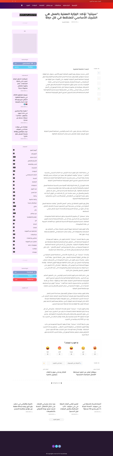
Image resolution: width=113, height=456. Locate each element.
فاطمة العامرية (65, 22)
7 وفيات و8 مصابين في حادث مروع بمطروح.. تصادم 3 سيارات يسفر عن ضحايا (21, 116)
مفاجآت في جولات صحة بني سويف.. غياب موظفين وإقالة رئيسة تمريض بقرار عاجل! (20, 132)
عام (36, 210)
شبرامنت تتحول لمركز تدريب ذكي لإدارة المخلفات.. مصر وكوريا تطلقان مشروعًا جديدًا (20, 84)
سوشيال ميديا (32, 203)
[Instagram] (12, 1)
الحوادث (34, 171)
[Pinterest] (99, 83)
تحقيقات (34, 185)
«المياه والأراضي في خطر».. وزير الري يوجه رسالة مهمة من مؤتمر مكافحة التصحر (23, 406)
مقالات (34, 249)
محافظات (34, 235)
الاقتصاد (34, 168)
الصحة (35, 178)
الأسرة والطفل (32, 161)
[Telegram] (99, 94)
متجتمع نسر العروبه (31, 231)
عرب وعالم (34, 214)
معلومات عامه (32, 245)
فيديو (35, 224)
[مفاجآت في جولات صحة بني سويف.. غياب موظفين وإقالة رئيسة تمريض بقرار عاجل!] (33, 133)
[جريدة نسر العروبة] (92, 5)
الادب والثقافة (32, 164)
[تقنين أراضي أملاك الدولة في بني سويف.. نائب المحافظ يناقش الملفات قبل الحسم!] (68, 394)
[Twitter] (14, 1)
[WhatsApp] (99, 88)
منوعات (34, 252)
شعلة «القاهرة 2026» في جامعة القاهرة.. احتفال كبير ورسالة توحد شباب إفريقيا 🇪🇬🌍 (20, 100)
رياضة (35, 196)
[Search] (13, 5)
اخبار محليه (33, 157)
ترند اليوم (34, 189)
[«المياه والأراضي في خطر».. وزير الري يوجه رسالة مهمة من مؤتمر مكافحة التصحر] (22, 394)
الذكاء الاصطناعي (31, 175)
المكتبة (34, 182)
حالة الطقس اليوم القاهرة (28, 15)
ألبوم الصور (33, 150)
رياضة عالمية (33, 199)
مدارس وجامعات (32, 238)
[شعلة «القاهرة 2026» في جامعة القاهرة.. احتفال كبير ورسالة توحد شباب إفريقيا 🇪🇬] (33, 101)
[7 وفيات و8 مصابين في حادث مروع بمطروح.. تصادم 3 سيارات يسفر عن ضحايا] (33, 117)
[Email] (99, 99)
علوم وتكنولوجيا (32, 217)
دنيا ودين (34, 192)
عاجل (35, 206)
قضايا (35, 228)
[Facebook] (15, 1)
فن (36, 221)
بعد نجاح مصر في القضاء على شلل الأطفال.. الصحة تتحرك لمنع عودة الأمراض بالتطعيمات (45, 408)
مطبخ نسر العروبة (31, 242)
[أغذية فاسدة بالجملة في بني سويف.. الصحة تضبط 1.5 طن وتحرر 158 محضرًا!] (91, 394)
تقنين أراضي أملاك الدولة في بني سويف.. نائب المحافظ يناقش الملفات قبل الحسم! (69, 408)
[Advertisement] (25, 43)
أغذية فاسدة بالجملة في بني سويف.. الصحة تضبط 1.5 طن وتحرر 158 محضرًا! (91, 406)
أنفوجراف (34, 154)
